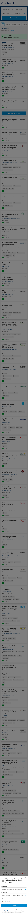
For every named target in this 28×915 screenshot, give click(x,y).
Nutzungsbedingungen (5, 910)
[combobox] (12, 889)
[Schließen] (26, 878)
